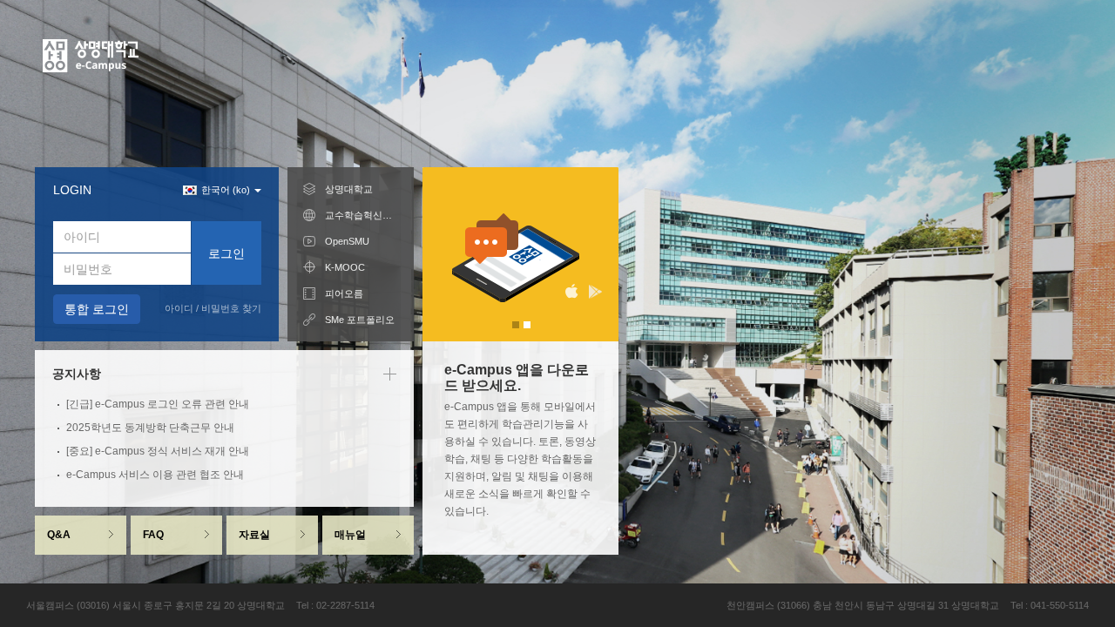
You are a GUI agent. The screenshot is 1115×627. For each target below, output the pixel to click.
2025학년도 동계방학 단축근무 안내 (150, 427)
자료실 (254, 535)
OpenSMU (347, 241)
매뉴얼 (350, 535)
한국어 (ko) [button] (227, 190)
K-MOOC (345, 267)
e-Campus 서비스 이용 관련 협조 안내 (155, 475)
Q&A (59, 535)
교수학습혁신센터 (361, 215)
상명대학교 (349, 189)
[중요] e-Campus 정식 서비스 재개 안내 (157, 451)
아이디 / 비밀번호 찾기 (213, 308)
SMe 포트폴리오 (360, 319)
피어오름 (344, 293)
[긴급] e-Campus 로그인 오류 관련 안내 (157, 404)
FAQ (153, 535)
